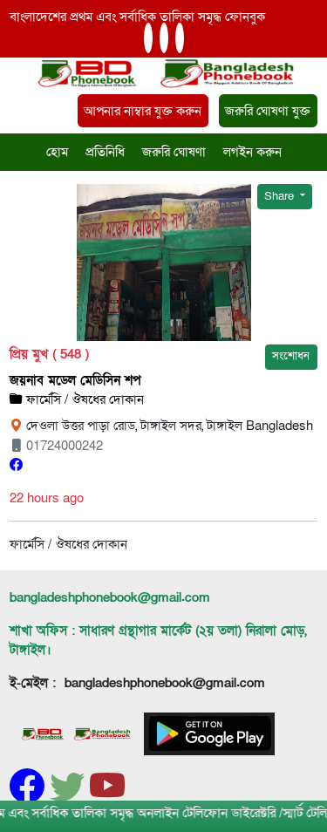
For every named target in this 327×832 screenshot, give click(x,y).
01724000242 (63, 445)
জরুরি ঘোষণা (174, 151)
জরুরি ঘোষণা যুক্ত (267, 110)
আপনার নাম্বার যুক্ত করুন (142, 110)
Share (280, 196)
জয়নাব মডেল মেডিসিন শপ (75, 380)
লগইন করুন (252, 151)
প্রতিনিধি (105, 151)
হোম (57, 151)
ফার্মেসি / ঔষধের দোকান (83, 399)
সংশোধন (291, 356)
